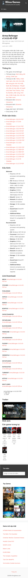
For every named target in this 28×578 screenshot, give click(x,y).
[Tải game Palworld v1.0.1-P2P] (19, 502)
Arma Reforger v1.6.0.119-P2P (15, 128)
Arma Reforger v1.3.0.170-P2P (15, 135)
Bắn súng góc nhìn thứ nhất (14, 83)
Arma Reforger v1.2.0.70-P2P (15, 163)
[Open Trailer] (14, 411)
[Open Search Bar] (26, 3)
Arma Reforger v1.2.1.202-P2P (15, 147)
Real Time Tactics (14, 90)
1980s (18, 79)
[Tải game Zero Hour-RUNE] (19, 430)
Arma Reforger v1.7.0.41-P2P (14, 126)
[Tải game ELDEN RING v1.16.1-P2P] (8, 508)
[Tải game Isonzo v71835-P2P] (9, 430)
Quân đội (9, 86)
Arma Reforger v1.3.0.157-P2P (15, 138)
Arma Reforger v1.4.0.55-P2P (15, 133)
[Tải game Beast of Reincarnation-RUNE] (8, 496)
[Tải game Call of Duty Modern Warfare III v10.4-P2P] (14, 430)
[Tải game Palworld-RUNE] (19, 490)
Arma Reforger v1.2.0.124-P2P (15, 154)
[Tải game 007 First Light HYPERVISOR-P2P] (8, 502)
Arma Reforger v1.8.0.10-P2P (14, 119)
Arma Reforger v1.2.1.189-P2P (15, 149)
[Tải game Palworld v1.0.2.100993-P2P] (8, 515)
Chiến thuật (12, 95)
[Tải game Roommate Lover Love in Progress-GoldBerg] (8, 490)
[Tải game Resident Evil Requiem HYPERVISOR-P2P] (19, 508)
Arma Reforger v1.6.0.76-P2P (15, 131)
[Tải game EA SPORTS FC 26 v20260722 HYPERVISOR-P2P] (19, 515)
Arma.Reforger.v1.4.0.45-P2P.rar (12, 293)
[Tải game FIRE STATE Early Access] (4, 450)
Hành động (19, 74)
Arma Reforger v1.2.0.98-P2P (15, 156)
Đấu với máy (12, 88)
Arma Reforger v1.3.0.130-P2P (15, 140)
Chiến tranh (12, 97)
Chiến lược (14, 76)
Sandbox (10, 93)
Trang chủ (14, 572)
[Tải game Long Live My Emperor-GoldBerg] (19, 496)
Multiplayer (15, 86)
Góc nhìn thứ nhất (18, 81)
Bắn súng (17, 93)
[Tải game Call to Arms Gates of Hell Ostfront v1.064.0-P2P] (4, 430)
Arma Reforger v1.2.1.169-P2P (15, 152)
